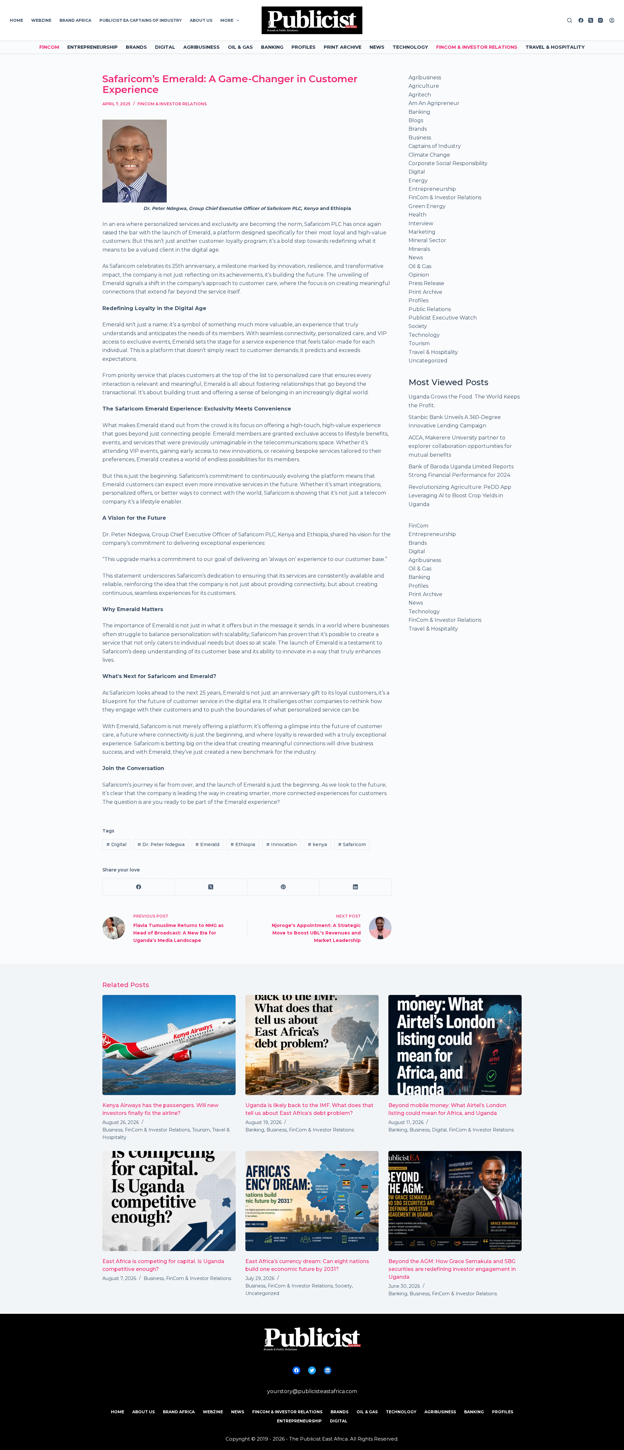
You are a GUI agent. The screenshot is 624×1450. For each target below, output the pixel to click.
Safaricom (352, 844)
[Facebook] (580, 20)
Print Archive (342, 47)
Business (420, 138)
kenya (317, 844)
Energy (418, 180)
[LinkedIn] (355, 887)
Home (16, 20)
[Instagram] (600, 20)
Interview (421, 223)
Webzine (41, 20)
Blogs (416, 120)
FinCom (49, 47)
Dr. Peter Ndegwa (161, 844)
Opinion (419, 275)
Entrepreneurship (92, 47)
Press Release (426, 283)
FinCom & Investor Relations (476, 47)
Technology (410, 47)
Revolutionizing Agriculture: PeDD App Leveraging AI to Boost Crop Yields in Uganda (460, 495)
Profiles (304, 47)
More (226, 20)
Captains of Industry (435, 146)
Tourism (419, 343)
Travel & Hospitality (555, 47)
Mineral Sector (427, 240)
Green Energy (427, 206)
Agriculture (424, 86)
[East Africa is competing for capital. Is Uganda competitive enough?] (169, 1201)
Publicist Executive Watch (443, 318)
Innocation (281, 844)
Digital (165, 47)
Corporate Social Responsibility (448, 163)
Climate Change (429, 155)
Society (418, 326)
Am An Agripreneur (434, 103)
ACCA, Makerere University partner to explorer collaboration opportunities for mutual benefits (460, 446)
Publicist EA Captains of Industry (140, 20)
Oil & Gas (240, 47)
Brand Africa (75, 20)
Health (417, 215)
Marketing (422, 232)
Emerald (207, 844)
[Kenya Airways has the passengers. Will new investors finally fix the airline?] (169, 1045)
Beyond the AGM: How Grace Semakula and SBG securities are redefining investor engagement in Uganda (452, 1269)
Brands (136, 47)
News (377, 47)
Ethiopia (242, 844)
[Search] (569, 20)
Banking (272, 47)
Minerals (419, 249)
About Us (201, 20)
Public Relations (430, 309)
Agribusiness (201, 47)
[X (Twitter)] (590, 20)
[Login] (611, 20)
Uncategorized (428, 361)
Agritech (420, 95)
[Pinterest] (283, 887)
